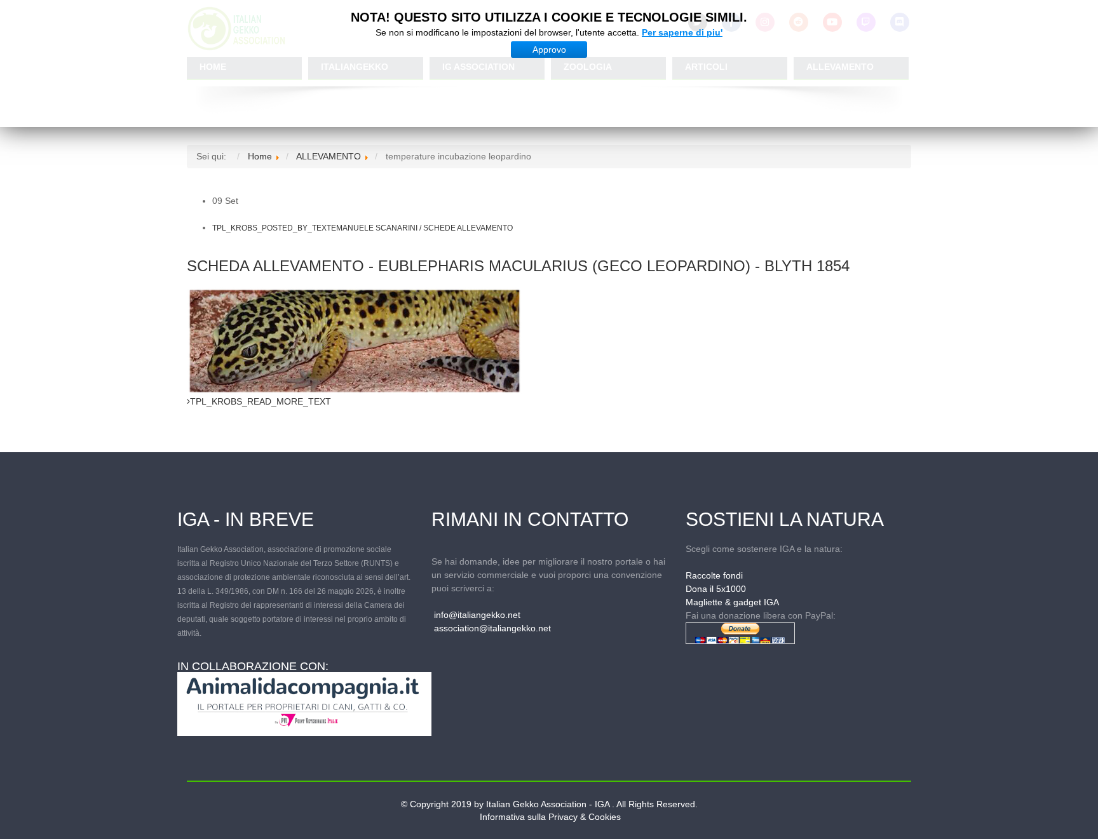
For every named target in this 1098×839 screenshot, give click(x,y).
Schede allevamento (468, 228)
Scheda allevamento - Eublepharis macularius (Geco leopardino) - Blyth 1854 (518, 265)
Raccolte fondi (714, 575)
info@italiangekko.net (477, 615)
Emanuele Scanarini (374, 228)
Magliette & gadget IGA (732, 602)
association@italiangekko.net (492, 628)
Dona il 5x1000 (716, 589)
